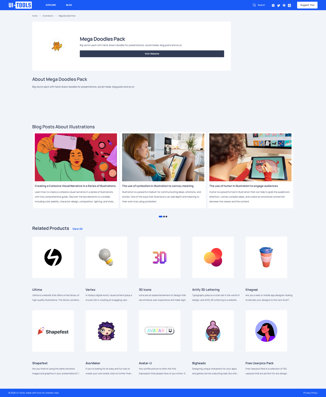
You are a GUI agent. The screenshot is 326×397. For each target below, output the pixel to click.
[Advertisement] (265, 45)
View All (78, 229)
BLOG (69, 4)
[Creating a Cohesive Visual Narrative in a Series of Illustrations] (76, 157)
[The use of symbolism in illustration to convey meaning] (163, 157)
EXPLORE (51, 4)
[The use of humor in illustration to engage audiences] (250, 157)
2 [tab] (164, 216)
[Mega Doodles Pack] (53, 257)
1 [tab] (160, 216)
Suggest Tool (307, 4)
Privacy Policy (310, 392)
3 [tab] (166, 216)
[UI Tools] (22, 5)
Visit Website (152, 53)
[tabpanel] (76, 170)
